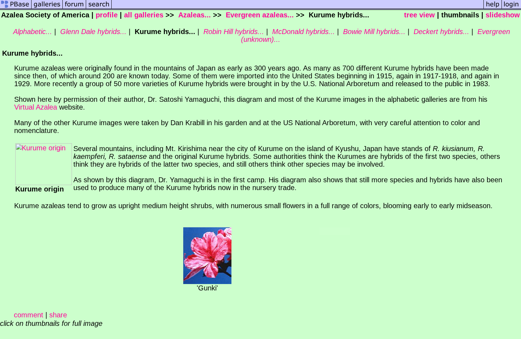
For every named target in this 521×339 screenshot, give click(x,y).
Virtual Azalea (35, 107)
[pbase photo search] (99, 7)
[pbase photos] (16, 7)
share (58, 315)
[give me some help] (492, 7)
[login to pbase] (511, 7)
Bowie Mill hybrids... (373, 31)
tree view (419, 15)
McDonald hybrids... (302, 31)
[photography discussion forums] (74, 7)
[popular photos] (297, 7)
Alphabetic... (31, 31)
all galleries (143, 15)
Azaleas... (193, 15)
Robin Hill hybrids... (232, 31)
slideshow (503, 15)
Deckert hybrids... (440, 31)
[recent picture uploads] (47, 7)
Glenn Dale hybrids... (92, 31)
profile (107, 15)
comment (28, 315)
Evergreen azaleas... (259, 15)
